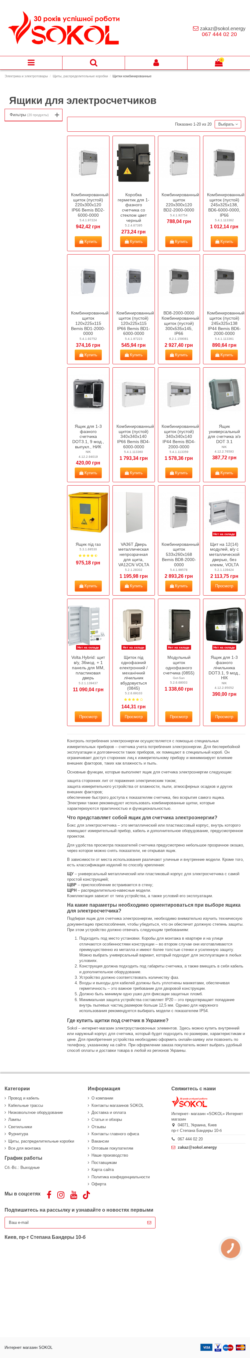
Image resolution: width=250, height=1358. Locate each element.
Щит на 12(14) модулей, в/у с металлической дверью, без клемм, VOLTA (224, 554)
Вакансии (100, 1141)
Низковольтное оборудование (35, 1112)
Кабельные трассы (25, 1105)
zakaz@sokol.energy (222, 28)
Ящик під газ (88, 544)
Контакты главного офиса (115, 1134)
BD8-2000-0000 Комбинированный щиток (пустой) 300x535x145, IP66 (180, 323)
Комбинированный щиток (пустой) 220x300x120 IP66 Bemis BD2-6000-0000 (90, 205)
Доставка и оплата (108, 1112)
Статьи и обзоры (106, 1119)
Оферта (98, 1184)
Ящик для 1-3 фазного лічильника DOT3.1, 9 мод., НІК (224, 667)
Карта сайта (102, 1169)
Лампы (14, 1119)
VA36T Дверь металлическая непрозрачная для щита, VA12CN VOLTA (133, 554)
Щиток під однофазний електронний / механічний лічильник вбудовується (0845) (134, 673)
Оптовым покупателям (112, 1148)
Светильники (20, 1127)
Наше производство (109, 1155)
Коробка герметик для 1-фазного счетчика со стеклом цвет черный (133, 207)
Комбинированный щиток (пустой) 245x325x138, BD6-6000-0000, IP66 (226, 205)
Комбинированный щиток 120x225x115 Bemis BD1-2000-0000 (90, 323)
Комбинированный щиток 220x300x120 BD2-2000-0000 (180, 202)
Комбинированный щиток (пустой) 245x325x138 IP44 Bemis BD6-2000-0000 (226, 323)
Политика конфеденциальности (120, 1177)
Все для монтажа (24, 1148)
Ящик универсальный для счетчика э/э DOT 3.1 (224, 434)
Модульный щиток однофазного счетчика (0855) (179, 665)
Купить (90, 241)
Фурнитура (18, 1134)
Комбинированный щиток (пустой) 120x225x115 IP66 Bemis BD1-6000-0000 (135, 323)
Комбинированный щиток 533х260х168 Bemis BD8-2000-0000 (180, 554)
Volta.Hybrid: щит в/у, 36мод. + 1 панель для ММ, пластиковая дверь (88, 667)
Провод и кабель (23, 1098)
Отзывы (98, 1127)
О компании (102, 1098)
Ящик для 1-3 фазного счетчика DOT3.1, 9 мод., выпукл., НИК (88, 436)
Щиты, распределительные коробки (41, 1141)
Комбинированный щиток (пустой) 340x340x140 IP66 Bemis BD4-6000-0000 (135, 436)
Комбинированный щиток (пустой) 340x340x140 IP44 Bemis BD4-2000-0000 (180, 436)
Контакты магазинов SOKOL (117, 1105)
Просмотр (224, 586)
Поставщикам (104, 1162)
